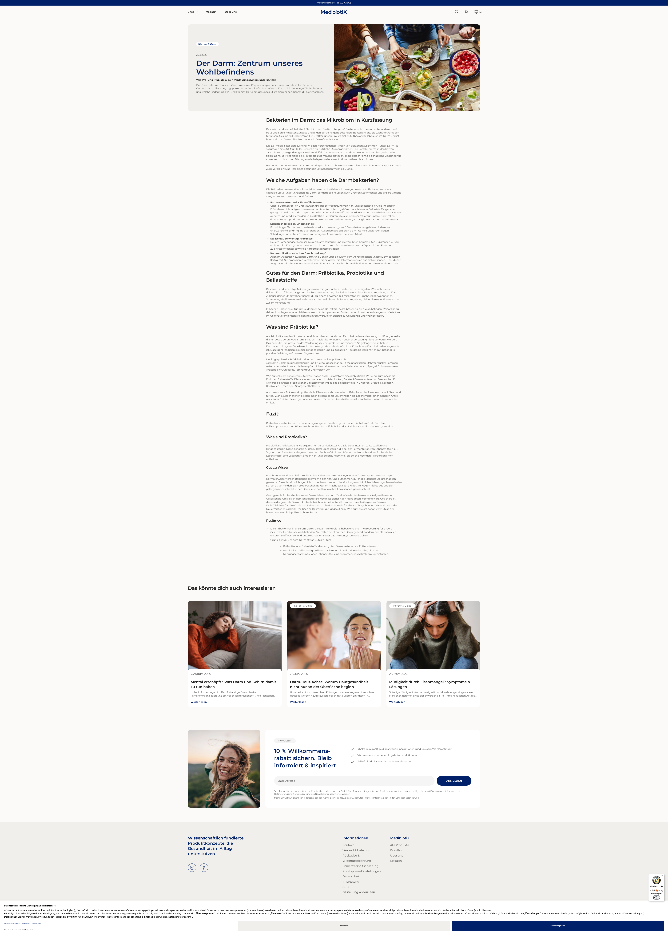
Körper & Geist (207, 44)
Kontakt (348, 845)
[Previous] (189, 636)
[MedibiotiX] (334, 12)
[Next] (479, 636)
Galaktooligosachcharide (294, 362)
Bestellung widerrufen (359, 892)
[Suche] (457, 11)
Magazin (396, 860)
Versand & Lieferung (357, 850)
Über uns (396, 855)
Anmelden (454, 780)
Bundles (396, 850)
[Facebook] (204, 867)
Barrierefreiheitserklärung (360, 866)
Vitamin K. (392, 219)
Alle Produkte (399, 845)
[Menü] (662, 876)
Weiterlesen (199, 702)
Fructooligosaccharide (329, 362)
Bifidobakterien (315, 349)
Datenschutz (352, 876)
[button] (476, 11)
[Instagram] (192, 867)
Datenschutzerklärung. (407, 797)
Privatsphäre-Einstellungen (362, 871)
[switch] (656, 897)
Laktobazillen (339, 349)
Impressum (351, 881)
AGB (346, 887)
